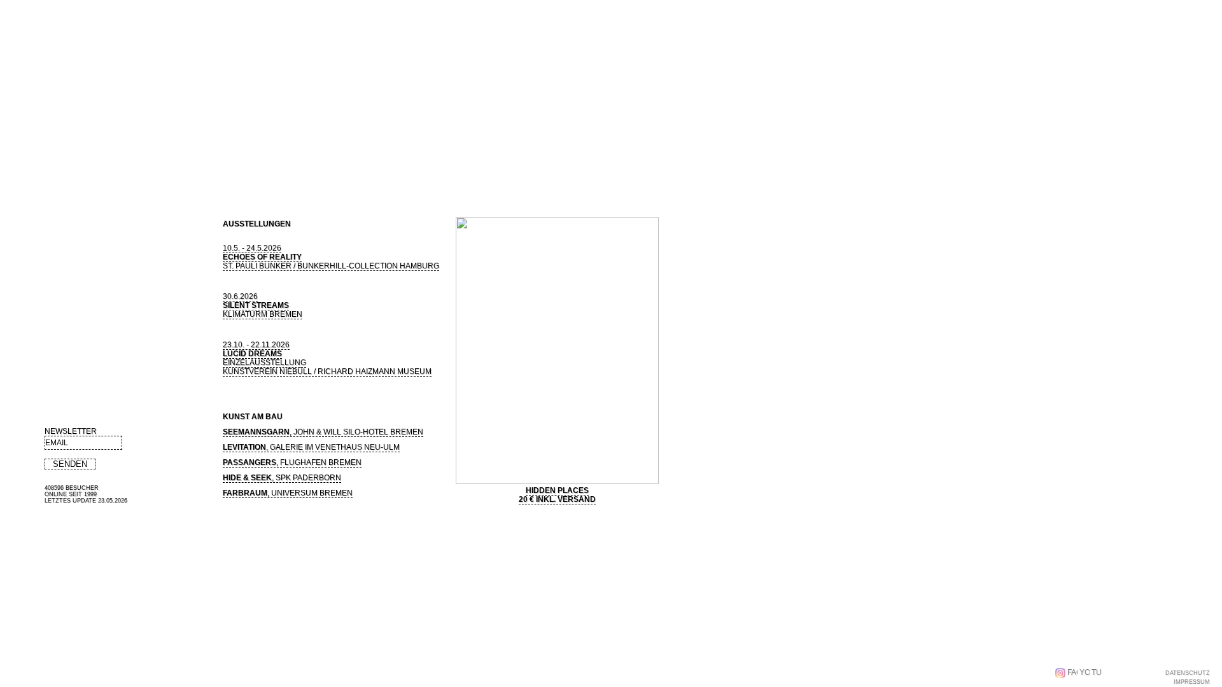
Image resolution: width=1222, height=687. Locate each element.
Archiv (295, 151)
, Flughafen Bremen (292, 462)
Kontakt (437, 173)
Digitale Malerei (49, 151)
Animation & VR (208, 151)
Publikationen (184, 173)
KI (260, 151)
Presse (266, 173)
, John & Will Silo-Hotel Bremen (323, 431)
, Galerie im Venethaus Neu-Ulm (311, 447)
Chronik (364, 173)
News (23, 173)
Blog (397, 173)
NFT (294, 173)
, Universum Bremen (288, 493)
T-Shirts (325, 173)
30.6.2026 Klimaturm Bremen (262, 305)
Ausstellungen (119, 173)
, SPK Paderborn (282, 477)
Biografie (62, 173)
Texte (232, 173)
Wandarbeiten (129, 151)
